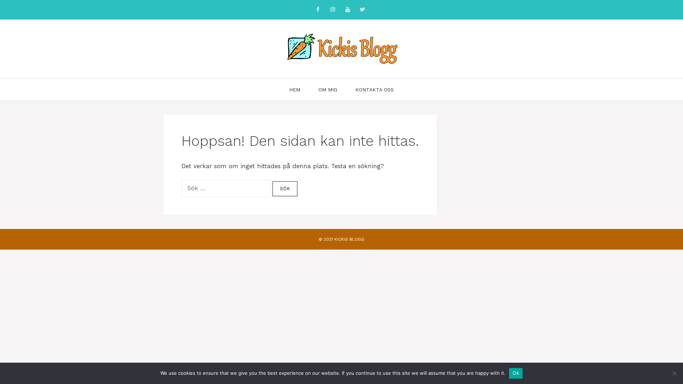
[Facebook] (318, 10)
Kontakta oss (374, 89)
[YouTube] (348, 10)
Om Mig (327, 89)
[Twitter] (362, 10)
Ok (516, 373)
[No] (674, 373)
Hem (294, 89)
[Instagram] (333, 10)
